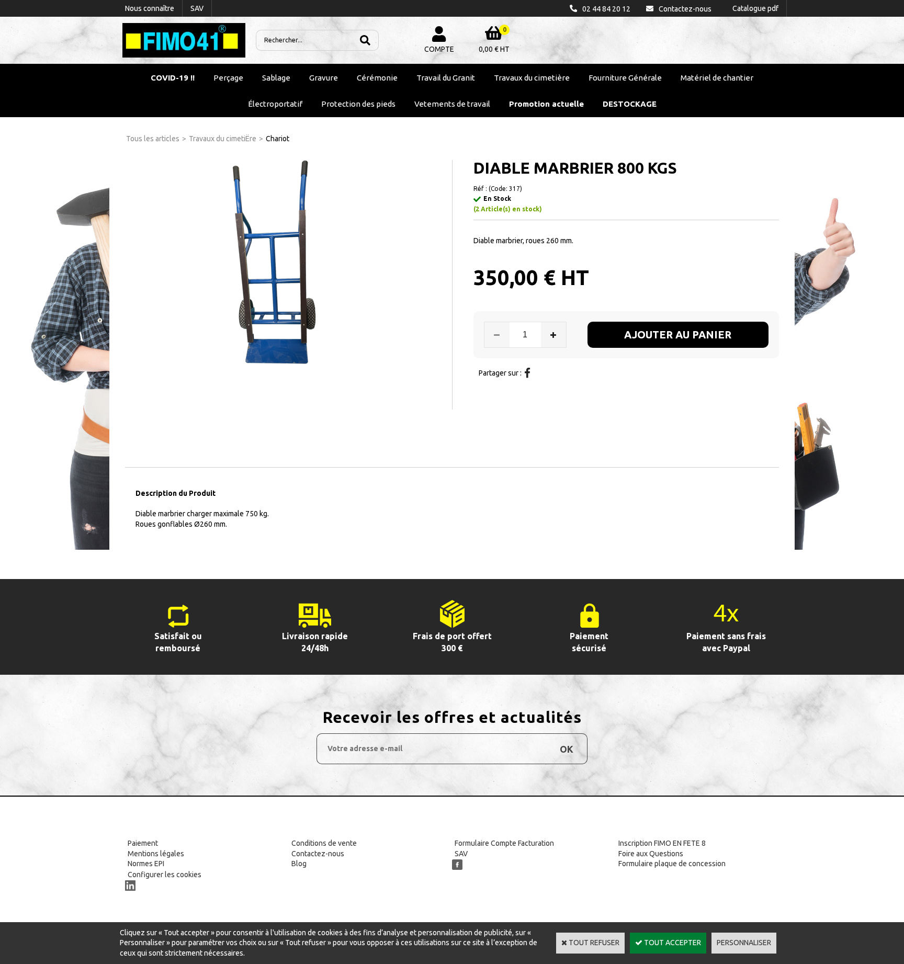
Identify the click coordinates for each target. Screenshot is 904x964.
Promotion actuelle (546, 103)
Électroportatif (275, 103)
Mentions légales (156, 853)
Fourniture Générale (625, 77)
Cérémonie (377, 77)
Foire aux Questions (650, 853)
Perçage (228, 77)
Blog (299, 863)
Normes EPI (146, 863)
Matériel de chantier (717, 77)
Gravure (323, 77)
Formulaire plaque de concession (672, 863)
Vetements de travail (452, 103)
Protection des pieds (358, 103)
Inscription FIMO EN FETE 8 (662, 843)
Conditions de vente (324, 843)
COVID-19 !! (173, 77)
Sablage (276, 77)
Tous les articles (152, 138)
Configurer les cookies (164, 874)
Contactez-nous (317, 853)
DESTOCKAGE (630, 103)
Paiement (143, 843)
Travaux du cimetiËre (222, 138)
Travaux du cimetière (532, 77)
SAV (461, 853)
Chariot (277, 138)
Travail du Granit (445, 77)
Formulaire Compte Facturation (504, 843)
